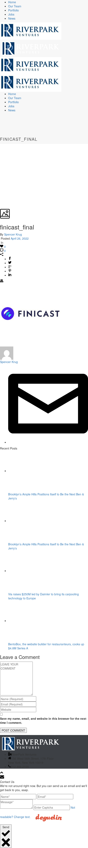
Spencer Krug (13, 234)
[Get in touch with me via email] (48, 442)
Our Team (14, 6)
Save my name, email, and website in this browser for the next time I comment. (43, 720)
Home (12, 2)
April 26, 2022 (20, 238)
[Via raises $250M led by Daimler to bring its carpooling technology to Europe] (34, 571)
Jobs (11, 14)
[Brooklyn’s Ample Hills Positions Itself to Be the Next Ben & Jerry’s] (34, 471)
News (11, 18)
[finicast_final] (0, 146)
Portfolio (13, 10)
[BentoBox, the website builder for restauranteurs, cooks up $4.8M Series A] (34, 621)
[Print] (1, 281)
